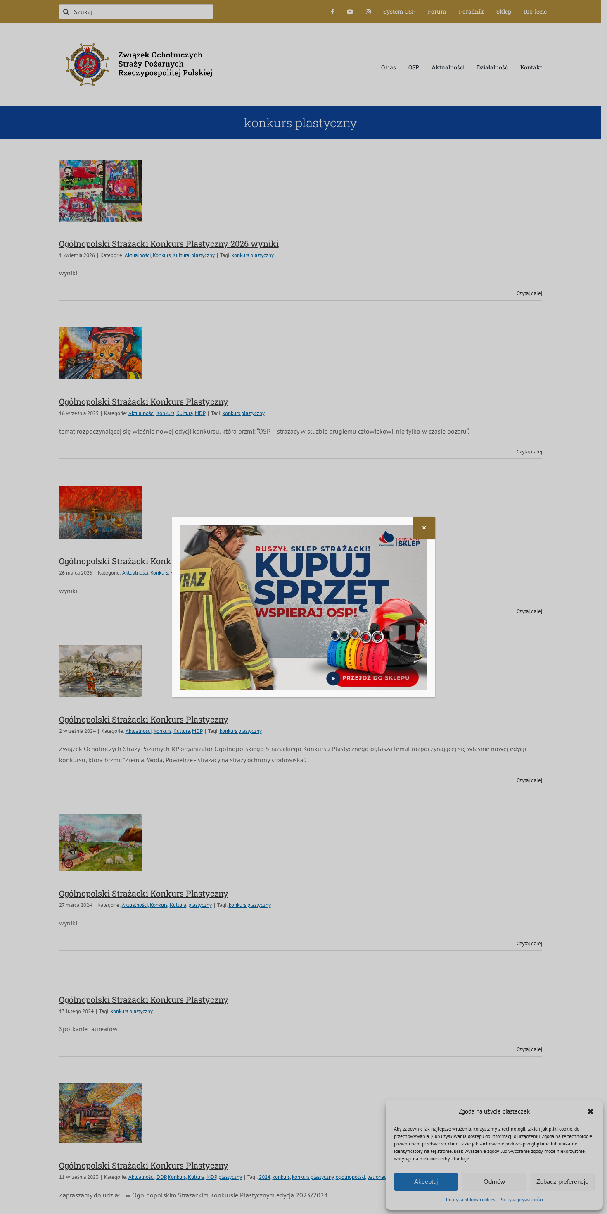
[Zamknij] (424, 528)
